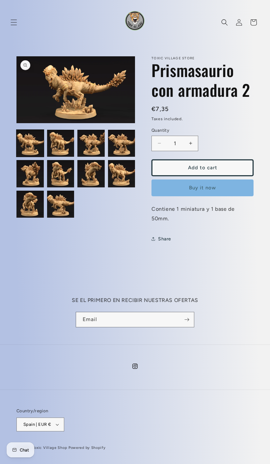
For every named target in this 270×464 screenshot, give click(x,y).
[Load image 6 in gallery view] (60, 173)
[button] (14, 22)
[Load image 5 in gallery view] (30, 173)
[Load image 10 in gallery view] (60, 204)
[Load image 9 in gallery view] (30, 204)
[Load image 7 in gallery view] (91, 173)
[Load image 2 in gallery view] (60, 143)
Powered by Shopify (87, 448)
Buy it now (202, 188)
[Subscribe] (186, 319)
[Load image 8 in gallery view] (121, 173)
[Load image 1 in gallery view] (30, 143)
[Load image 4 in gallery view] (121, 143)
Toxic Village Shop (50, 448)
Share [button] (164, 239)
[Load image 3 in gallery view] (91, 143)
